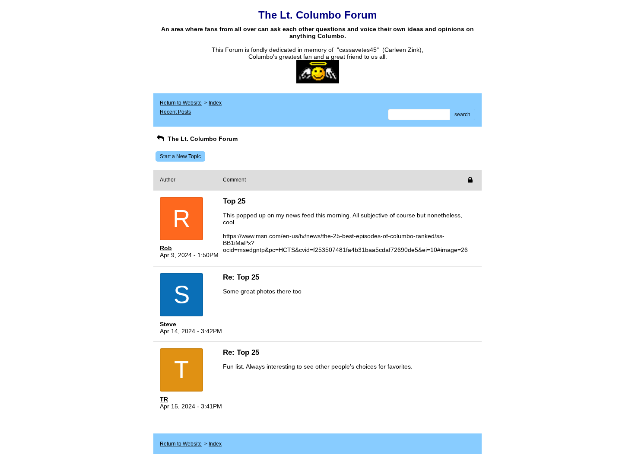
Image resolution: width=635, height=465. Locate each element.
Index (215, 103)
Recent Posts (175, 112)
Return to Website (181, 103)
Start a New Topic (180, 156)
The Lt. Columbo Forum (202, 138)
